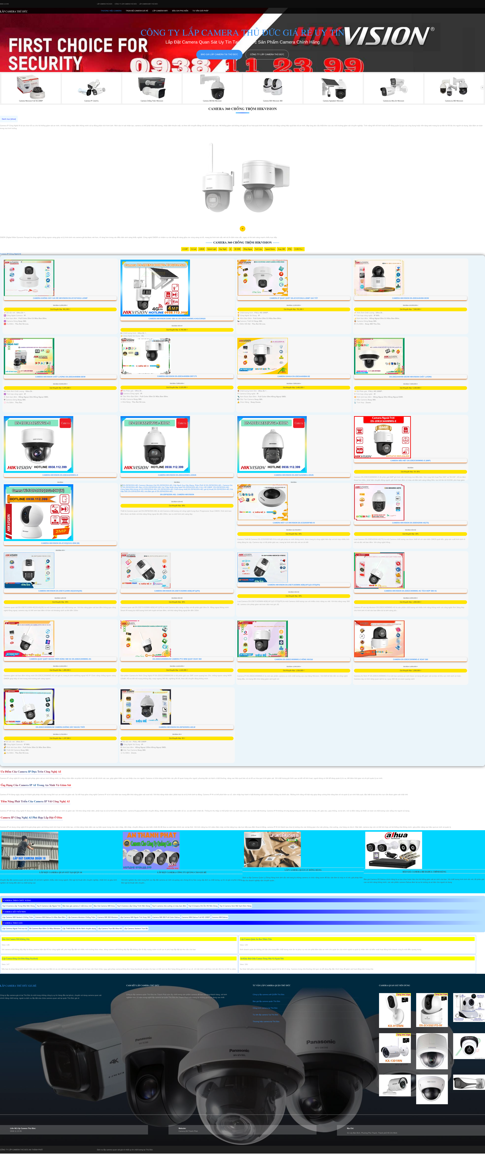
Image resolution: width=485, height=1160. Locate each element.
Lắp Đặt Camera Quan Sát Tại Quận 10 (60, 872)
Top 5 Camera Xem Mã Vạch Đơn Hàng (235, 906)
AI (230, 249)
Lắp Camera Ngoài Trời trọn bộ (14, 928)
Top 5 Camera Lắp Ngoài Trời (48, 906)
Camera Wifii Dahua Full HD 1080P (196, 917)
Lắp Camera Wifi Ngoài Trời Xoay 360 (135, 917)
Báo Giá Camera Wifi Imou (104, 906)
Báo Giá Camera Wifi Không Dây (16, 939)
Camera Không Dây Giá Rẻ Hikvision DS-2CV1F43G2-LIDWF (60, 298)
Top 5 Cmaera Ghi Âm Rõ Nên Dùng (202, 906)
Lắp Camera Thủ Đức (104, 4)
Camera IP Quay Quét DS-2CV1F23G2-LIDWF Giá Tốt (294, 298)
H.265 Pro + (299, 249)
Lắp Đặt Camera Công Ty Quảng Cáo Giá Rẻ (182, 872)
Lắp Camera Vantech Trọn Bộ (136, 928)
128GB (201, 249)
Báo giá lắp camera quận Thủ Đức (266, 1001)
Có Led (193, 249)
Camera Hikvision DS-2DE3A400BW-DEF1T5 (177, 376)
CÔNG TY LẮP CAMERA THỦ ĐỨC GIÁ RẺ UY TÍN (242, 32)
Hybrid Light (211, 249)
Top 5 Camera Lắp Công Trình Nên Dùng (133, 906)
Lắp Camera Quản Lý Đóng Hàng (303, 869)
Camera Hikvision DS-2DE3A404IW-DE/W (410, 298)
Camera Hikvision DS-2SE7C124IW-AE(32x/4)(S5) (60, 591)
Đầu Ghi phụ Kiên (180, 11)
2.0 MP (185, 249)
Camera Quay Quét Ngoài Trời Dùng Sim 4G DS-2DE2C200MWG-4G (60, 659)
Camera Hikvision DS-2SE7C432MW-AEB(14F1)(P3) (177, 591)
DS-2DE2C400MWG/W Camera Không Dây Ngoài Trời (60, 727)
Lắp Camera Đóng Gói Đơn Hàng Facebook (20, 958)
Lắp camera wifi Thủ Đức (148, 4)
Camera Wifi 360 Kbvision (107, 917)
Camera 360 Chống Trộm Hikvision (242, 108)
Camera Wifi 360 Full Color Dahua (166, 917)
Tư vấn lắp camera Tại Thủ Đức (265, 1015)
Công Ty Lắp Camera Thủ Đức (126, 4)
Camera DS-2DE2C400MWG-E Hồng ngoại (294, 659)
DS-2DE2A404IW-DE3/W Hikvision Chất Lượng (410, 377)
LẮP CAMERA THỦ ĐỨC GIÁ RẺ (18, 985)
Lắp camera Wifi (160, 11)
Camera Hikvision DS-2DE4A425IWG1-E (60, 475)
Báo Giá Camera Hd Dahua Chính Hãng (424, 871)
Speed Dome (270, 249)
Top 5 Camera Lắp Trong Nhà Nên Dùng (18, 906)
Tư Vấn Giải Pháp (200, 11)
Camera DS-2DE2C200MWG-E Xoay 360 (410, 659)
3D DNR (237, 249)
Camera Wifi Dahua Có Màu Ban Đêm (50, 917)
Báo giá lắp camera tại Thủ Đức (219, 54)
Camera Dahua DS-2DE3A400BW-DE (293, 376)
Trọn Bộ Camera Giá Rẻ (137, 11)
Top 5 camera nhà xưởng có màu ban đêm (169, 906)
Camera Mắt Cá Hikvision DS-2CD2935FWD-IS (294, 523)
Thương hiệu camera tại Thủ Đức (266, 1021)
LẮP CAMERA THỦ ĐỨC (14, 11)
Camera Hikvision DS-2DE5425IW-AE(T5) (410, 523)
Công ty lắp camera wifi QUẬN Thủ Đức (268, 994)
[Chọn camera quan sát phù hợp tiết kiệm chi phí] (482, 87)
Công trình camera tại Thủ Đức (265, 1008)
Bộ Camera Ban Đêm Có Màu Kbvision (44, 928)
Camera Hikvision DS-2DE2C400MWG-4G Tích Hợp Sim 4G (410, 591)
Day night (222, 249)
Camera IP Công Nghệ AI (10, 254)
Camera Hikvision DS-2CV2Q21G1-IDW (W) (60, 543)
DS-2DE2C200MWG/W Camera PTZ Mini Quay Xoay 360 (177, 659)
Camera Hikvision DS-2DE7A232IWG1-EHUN (293, 475)
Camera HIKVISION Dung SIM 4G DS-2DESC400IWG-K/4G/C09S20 (177, 319)
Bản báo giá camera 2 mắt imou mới (77, 906)
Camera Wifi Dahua (220, 917)
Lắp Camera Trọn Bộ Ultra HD (110, 928)
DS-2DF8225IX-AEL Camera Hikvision (177, 494)
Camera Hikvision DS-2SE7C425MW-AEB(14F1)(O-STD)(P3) (294, 585)
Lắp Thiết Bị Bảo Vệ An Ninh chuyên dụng (79, 928)
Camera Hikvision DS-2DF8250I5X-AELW (177, 727)
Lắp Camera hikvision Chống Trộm (81, 917)
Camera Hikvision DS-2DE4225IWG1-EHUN (177, 475)
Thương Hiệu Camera (111, 11)
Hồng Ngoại (248, 249)
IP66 (289, 249)
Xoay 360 (281, 249)
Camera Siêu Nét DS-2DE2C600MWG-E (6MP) (410, 461)
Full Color (258, 249)
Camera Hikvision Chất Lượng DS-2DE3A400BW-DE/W (60, 377)
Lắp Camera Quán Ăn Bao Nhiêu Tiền (256, 939)
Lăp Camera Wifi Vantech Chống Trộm (17, 917)
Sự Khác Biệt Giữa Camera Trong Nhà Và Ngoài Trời (262, 958)
